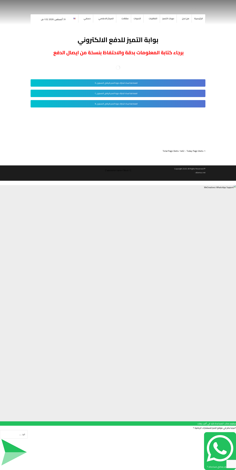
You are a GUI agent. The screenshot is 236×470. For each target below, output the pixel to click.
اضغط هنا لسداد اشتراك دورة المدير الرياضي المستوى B (116, 104)
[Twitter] (39, 5)
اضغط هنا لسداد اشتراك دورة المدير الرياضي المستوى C (116, 93)
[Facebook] (44, 5)
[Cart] (50, 6)
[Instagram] (33, 5)
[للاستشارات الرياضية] (193, 7)
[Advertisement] (123, 129)
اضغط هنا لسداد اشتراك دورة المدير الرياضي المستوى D (116, 83)
